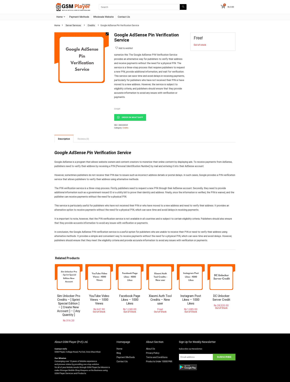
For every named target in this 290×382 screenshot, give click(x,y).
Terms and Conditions (157, 357)
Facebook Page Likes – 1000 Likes (129, 299)
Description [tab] (64, 139)
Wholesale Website (103, 16)
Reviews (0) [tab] (83, 139)
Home (59, 16)
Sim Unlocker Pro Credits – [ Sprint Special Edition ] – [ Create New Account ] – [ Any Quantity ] (68, 305)
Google (117, 109)
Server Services (73, 25)
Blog (119, 353)
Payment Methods (79, 16)
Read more (99, 315)
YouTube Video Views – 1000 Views (99, 299)
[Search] (183, 7)
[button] (107, 33)
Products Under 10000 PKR (159, 361)
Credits (91, 25)
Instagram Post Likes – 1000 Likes (190, 299)
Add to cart (68, 323)
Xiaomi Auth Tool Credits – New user (160, 299)
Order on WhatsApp (132, 117)
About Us (150, 349)
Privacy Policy (152, 353)
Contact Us (124, 16)
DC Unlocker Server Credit (221, 297)
